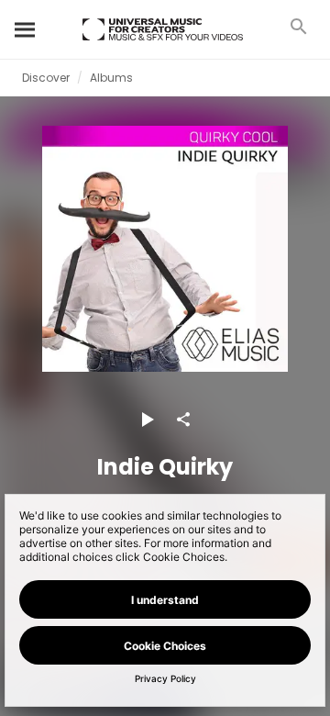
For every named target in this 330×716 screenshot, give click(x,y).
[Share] (183, 419)
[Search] (26, 29)
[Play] (147, 419)
